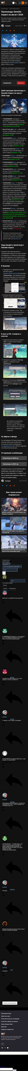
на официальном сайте (8, 446)
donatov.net (17, 238)
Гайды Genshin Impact (14, 8)
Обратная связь (5, 1016)
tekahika (12, 802)
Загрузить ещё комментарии (9, 1003)
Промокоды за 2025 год (10, 464)
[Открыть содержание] (23, 2)
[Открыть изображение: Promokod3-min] (15, 287)
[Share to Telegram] (6, 30)
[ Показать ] (21, 83)
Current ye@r (6, 580)
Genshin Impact (4, 8)
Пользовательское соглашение (10, 1019)
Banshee (12, 889)
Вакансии (4, 1027)
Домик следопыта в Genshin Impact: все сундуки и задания (14, 513)
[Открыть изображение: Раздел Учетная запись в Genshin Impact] (15, 371)
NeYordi (12, 719)
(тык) (4, 122)
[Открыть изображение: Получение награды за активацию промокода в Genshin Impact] (15, 410)
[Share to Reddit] (10, 30)
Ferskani (7, 26)
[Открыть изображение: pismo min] (15, 323)
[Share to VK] (2, 30)
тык (14, 162)
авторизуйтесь (6, 563)
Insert (14, 1070)
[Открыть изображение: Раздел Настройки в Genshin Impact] (15, 351)
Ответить (3, 1067)
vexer (11, 970)
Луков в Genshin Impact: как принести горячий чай (13, 531)
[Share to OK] (14, 30)
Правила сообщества (7, 1029)
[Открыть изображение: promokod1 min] (15, 303)
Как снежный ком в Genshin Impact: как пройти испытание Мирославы (13, 550)
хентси (12, 677)
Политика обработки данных (9, 1021)
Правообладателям (6, 1024)
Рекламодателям (6, 1013)
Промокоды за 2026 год (10, 458)
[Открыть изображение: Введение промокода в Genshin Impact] (15, 394)
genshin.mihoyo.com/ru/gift (11, 273)
